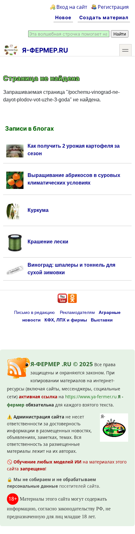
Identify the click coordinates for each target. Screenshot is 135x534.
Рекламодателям (77, 312)
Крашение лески (48, 241)
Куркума (38, 210)
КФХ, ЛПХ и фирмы (65, 320)
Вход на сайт (71, 6)
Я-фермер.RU (45, 50)
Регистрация (113, 6)
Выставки (102, 320)
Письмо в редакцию (34, 312)
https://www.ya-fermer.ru (91, 397)
